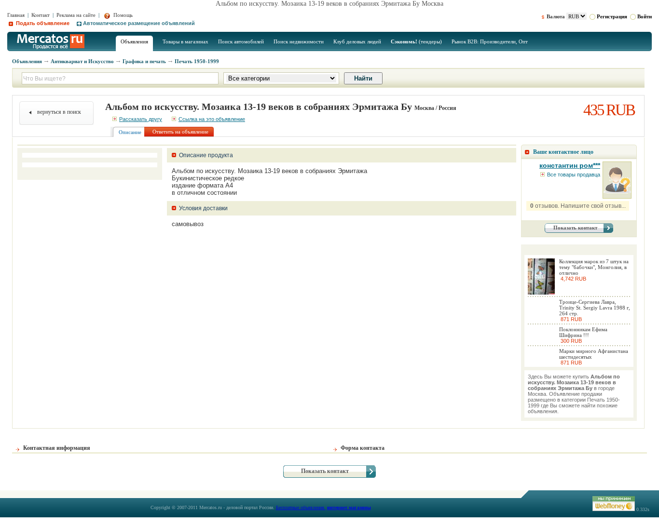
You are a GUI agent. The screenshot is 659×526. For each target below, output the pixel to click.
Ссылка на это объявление (211, 119)
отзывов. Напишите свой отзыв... (578, 205)
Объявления (134, 41)
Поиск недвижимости (299, 41)
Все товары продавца (573, 174)
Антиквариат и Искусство (82, 61)
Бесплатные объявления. (301, 507)
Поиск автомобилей (241, 41)
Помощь (122, 15)
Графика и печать (144, 61)
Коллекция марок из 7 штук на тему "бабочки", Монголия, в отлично (594, 267)
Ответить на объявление (180, 132)
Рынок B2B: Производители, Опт (490, 41)
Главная (16, 15)
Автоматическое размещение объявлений (139, 23)
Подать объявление (41, 23)
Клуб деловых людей (357, 41)
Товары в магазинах (185, 41)
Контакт (40, 15)
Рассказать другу (140, 119)
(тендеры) (416, 41)
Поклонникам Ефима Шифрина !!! (583, 332)
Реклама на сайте (76, 15)
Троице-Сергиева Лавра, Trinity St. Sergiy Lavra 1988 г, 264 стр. (594, 307)
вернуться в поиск (59, 111)
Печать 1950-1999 (197, 61)
